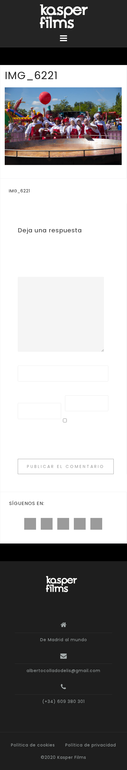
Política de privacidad (90, 745)
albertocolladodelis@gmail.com (63, 671)
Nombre (29, 361)
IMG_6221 (19, 191)
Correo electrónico (33, 395)
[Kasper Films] (61, 584)
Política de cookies (33, 745)
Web (70, 391)
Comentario (32, 273)
